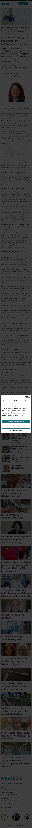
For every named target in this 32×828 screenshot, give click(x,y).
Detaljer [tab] (16, 400)
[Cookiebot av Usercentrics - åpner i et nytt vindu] (23, 397)
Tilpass (15, 426)
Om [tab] (26, 400)
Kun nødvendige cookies (16, 430)
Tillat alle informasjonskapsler (16, 421)
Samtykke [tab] (5, 400)
